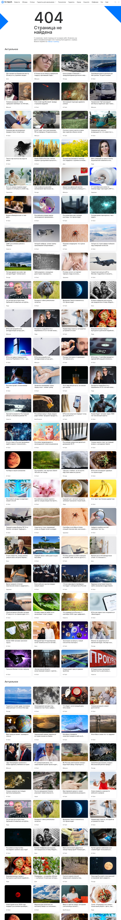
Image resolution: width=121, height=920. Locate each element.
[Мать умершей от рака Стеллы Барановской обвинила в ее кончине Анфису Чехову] (103, 152)
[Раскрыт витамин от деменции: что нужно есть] (74, 351)
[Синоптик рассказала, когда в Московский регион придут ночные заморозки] (103, 870)
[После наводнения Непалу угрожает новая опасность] (46, 898)
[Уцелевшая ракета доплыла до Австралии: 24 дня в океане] (103, 67)
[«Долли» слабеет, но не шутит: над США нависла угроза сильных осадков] (74, 464)
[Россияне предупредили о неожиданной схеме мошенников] (46, 436)
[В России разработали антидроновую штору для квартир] (18, 322)
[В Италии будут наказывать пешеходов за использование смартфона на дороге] (46, 776)
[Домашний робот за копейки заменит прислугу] (103, 748)
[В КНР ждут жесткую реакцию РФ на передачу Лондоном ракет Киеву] (46, 124)
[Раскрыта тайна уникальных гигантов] (46, 294)
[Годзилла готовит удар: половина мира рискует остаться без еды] (18, 813)
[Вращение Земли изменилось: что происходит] (74, 294)
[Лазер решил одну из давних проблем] (74, 663)
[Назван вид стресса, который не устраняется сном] (74, 322)
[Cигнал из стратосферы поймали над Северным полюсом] (103, 237)
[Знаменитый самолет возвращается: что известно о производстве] (103, 124)
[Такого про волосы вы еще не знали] (18, 152)
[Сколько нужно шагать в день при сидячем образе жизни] (74, 124)
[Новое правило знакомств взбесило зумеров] (103, 898)
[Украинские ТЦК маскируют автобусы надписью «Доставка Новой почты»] (103, 96)
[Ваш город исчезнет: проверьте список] (18, 841)
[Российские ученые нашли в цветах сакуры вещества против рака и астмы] (46, 493)
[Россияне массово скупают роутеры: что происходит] (74, 209)
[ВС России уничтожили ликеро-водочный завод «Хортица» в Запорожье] (74, 870)
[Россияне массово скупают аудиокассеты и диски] (74, 691)
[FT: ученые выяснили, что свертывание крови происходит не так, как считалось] (46, 870)
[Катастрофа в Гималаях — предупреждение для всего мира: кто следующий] (74, 67)
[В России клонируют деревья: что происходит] (103, 464)
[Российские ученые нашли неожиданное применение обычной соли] (46, 209)
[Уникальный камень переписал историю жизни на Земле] (46, 841)
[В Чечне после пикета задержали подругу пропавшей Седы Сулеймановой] (46, 67)
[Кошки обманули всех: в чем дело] (18, 209)
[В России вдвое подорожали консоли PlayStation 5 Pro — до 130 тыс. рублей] (18, 351)
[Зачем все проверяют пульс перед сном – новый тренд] (46, 379)
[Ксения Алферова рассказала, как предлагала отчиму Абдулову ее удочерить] (103, 294)
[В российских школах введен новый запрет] (46, 578)
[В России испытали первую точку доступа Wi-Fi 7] (74, 408)
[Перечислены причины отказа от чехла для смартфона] (46, 748)
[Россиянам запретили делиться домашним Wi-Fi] (74, 436)
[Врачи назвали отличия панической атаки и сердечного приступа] (18, 578)
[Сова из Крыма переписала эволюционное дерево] (18, 719)
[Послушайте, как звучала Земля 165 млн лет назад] (46, 464)
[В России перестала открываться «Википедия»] (103, 606)
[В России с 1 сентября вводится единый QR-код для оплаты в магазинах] (103, 351)
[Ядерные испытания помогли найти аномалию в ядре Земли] (103, 578)
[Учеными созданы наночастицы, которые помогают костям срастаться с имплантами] (46, 719)
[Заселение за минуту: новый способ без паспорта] (74, 634)
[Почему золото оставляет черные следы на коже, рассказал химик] (74, 266)
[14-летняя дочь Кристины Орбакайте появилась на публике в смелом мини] (18, 294)
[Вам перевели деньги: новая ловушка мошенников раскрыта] (74, 898)
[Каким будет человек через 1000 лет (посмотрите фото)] (103, 408)
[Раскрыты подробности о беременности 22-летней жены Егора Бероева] (46, 322)
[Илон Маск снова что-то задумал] (103, 841)
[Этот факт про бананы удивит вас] (103, 493)
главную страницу (53, 41)
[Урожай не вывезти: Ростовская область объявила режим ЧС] (18, 408)
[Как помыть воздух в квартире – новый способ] (18, 493)
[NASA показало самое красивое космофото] (74, 748)
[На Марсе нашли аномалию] (18, 464)
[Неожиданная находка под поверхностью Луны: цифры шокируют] (46, 813)
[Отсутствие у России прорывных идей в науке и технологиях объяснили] (18, 436)
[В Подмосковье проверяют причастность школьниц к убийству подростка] (103, 663)
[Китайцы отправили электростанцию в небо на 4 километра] (74, 841)
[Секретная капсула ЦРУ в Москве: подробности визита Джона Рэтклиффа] (103, 266)
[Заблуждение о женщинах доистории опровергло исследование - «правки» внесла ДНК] (46, 266)
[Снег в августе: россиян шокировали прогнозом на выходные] (46, 181)
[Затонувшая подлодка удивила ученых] (74, 96)
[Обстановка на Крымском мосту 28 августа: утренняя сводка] (18, 67)
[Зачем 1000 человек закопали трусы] (18, 634)
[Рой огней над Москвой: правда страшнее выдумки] (46, 96)
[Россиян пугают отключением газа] (18, 379)
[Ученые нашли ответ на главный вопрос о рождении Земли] (103, 436)
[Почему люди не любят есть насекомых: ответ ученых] (46, 606)
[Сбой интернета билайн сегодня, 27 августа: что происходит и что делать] (18, 606)
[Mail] (2, 2)
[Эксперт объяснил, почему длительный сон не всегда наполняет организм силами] (74, 776)
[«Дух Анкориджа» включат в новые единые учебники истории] (18, 870)
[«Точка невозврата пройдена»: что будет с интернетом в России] (74, 578)
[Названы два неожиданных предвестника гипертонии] (18, 124)
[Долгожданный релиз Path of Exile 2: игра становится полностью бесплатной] (18, 776)
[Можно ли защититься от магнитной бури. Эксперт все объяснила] (103, 634)
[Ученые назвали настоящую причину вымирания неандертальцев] (18, 898)
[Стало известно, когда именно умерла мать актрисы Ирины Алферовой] (18, 549)
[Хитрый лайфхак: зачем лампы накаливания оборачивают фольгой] (46, 237)
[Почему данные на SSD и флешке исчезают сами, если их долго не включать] (74, 549)
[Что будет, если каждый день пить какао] (74, 813)
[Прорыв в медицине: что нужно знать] (74, 237)
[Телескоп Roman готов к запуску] (18, 663)
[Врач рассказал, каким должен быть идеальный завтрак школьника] (103, 691)
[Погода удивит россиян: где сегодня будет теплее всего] (18, 266)
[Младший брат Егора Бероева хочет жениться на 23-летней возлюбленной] (46, 634)
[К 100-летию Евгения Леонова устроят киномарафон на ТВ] (74, 719)
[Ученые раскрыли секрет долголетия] (103, 813)
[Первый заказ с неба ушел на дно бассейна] (46, 549)
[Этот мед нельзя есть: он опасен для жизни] (74, 379)
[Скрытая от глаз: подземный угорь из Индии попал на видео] (46, 521)
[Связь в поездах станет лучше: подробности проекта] (103, 719)
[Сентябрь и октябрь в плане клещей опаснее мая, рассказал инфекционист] (74, 521)
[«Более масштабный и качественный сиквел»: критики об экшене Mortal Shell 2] (46, 663)
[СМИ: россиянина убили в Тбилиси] (18, 237)
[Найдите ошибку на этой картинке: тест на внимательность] (103, 521)
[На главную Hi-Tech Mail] (8, 2)
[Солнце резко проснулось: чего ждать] (103, 209)
